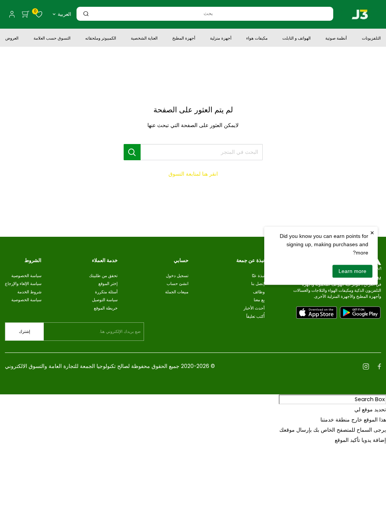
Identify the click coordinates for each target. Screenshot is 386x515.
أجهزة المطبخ (183, 38)
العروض (11, 38)
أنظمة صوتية (336, 38)
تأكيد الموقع (347, 440)
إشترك (24, 331)
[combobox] (208, 13)
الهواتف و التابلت (296, 38)
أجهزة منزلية (220, 38)
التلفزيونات (371, 38)
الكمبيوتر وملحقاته (100, 38)
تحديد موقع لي (370, 409)
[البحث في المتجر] (132, 152)
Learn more (352, 271)
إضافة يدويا (373, 440)
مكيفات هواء (257, 38)
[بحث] (86, 14)
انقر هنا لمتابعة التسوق (193, 174)
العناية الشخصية (144, 38)
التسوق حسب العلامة (52, 38)
